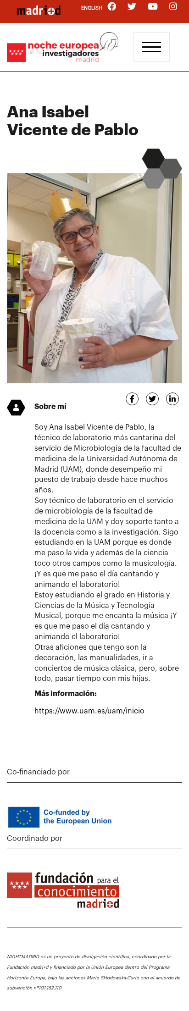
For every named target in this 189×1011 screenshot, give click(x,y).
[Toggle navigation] (151, 47)
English (91, 8)
